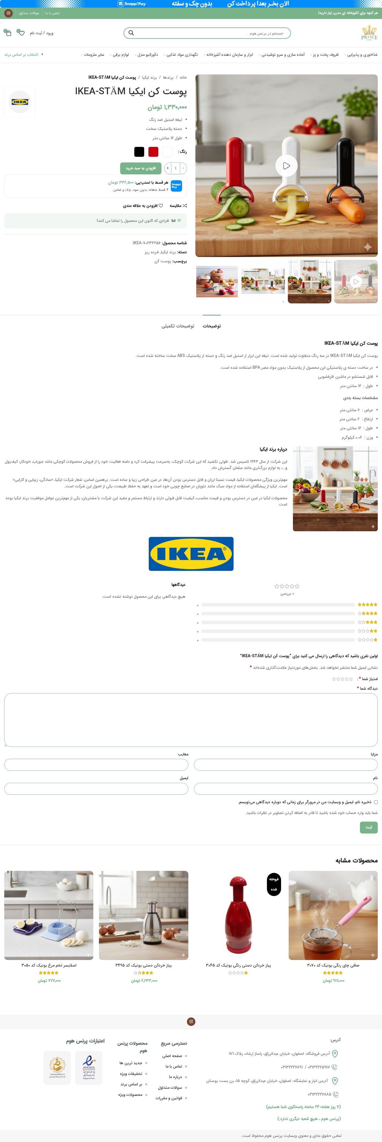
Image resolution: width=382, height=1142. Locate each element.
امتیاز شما (368, 679)
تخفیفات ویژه (131, 1074)
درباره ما (175, 1077)
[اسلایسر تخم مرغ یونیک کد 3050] (48, 915)
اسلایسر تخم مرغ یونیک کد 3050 (48, 965)
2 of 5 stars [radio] (346, 679)
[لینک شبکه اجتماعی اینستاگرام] (8, 13)
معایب (183, 754)
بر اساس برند (131, 1084)
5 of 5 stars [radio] (334, 679)
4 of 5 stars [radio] (338, 679)
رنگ (183, 152)
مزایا (374, 754)
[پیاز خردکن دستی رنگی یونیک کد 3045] (238, 915)
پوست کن (162, 261)
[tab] (212, 323)
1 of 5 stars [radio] (351, 679)
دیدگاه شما (367, 688)
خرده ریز (152, 252)
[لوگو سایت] (369, 33)
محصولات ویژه (130, 1095)
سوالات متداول (170, 1088)
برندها (168, 77)
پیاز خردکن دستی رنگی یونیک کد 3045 (238, 965)
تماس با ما (174, 1066)
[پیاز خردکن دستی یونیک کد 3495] (143, 915)
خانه (183, 77)
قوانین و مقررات (169, 1098)
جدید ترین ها (131, 1063)
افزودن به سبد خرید (141, 168)
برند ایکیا (149, 77)
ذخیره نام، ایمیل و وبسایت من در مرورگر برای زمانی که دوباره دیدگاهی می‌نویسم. (305, 802)
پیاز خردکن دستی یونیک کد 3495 (143, 965)
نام (375, 778)
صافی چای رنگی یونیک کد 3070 (333, 965)
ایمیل (184, 778)
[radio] (167, 152)
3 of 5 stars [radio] (342, 679)
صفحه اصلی (172, 1056)
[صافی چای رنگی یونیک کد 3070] (333, 915)
